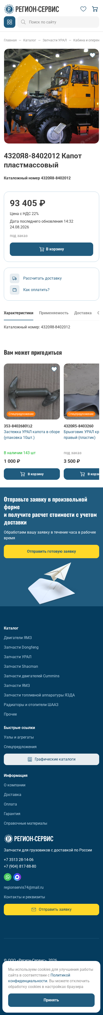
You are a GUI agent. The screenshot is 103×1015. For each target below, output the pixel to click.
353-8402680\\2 (18, 426)
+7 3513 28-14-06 (19, 859)
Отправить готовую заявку (51, 551)
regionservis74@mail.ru (24, 887)
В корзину (55, 249)
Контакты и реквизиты (24, 897)
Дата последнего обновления (36, 221)
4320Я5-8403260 (78, 426)
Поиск (23, 22)
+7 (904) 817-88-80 (20, 866)
